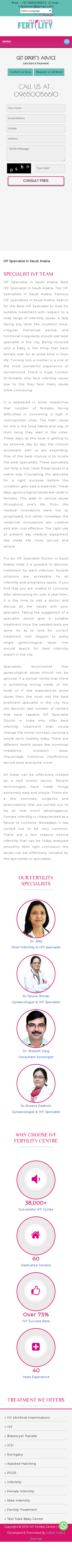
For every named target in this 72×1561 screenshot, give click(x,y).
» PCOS (10, 1473)
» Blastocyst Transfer (21, 1436)
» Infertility (13, 1482)
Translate (48, 15)
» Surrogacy (14, 1454)
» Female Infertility (19, 1491)
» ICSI (9, 1445)
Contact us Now (20, 72)
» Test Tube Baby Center (24, 1519)
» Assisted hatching (20, 1463)
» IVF (9, 1427)
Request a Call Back (49, 72)
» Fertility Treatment (21, 1510)
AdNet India (54, 1533)
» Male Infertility (17, 1500)
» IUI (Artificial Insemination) (27, 1417)
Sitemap (36, 1539)
